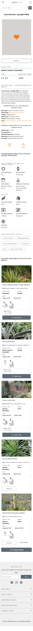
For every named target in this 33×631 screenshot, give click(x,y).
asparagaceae (20, 112)
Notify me (16, 60)
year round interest (16, 249)
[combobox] (16, 312)
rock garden (17, 120)
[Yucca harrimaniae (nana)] (16, 517)
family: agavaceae (23, 238)
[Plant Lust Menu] (3, 2)
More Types (23, 147)
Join (26, 577)
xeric (23, 120)
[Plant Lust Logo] (17, 2)
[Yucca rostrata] (16, 406)
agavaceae (12, 112)
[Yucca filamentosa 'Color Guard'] (16, 290)
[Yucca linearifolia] (16, 462)
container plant (9, 120)
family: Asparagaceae (10, 243)
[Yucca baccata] (16, 347)
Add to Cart (17, 317)
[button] (27, 8)
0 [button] (30, 1)
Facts (9, 146)
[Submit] (30, 8)
